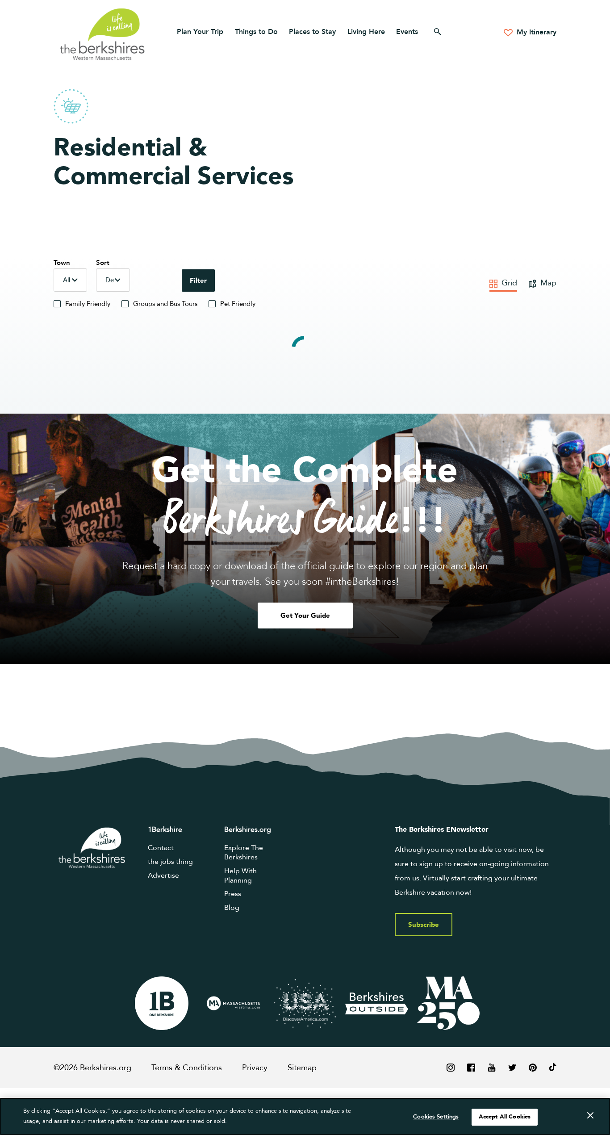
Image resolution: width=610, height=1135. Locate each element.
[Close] (590, 1116)
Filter (198, 280)
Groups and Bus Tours (165, 303)
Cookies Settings (436, 1117)
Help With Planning (240, 875)
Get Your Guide (305, 615)
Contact (161, 848)
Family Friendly (87, 303)
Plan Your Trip (200, 32)
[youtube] (492, 1067)
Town (62, 263)
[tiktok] (552, 1067)
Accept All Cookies (505, 1117)
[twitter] (512, 1067)
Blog (231, 908)
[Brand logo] (161, 1003)
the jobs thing (170, 862)
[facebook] (471, 1067)
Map (547, 283)
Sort (102, 263)
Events (407, 32)
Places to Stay (312, 32)
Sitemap (302, 1067)
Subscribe (423, 924)
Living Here (366, 32)
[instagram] (451, 1067)
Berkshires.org (247, 829)
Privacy (254, 1067)
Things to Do (256, 32)
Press (232, 894)
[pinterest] (533, 1067)
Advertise (163, 875)
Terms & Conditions (186, 1067)
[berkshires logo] (102, 34)
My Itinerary (535, 32)
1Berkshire (165, 829)
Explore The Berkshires (243, 852)
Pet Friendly (237, 303)
